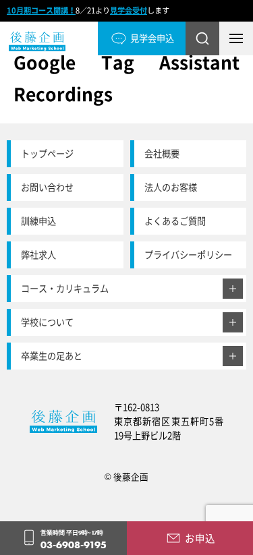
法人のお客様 (170, 187)
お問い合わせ (47, 187)
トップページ (47, 153)
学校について (47, 322)
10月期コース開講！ (41, 10)
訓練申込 (38, 220)
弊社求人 (38, 254)
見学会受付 (128, 10)
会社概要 (161, 153)
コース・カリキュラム (65, 288)
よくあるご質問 (175, 220)
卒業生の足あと (51, 355)
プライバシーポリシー (188, 254)
